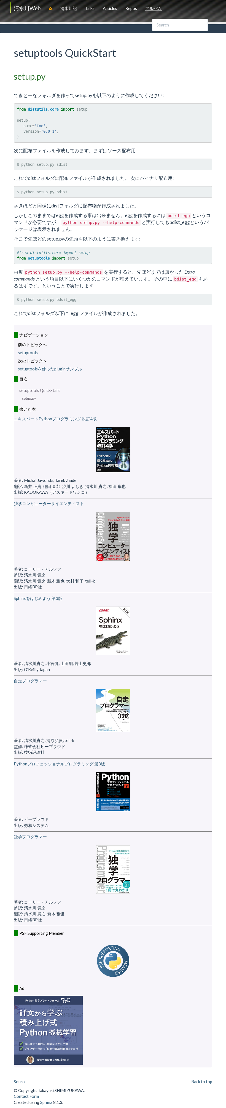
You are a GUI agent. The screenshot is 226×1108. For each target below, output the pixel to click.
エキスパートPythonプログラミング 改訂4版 (55, 418)
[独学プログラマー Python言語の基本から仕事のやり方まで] (113, 869)
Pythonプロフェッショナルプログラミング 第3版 (59, 763)
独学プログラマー (30, 836)
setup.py (29, 398)
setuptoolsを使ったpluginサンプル (50, 368)
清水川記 (68, 8)
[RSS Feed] (50, 8)
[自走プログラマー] (113, 710)
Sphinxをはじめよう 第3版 (38, 598)
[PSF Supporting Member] (113, 961)
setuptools (28, 352)
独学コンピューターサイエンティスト (49, 503)
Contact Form (26, 1096)
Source (20, 1081)
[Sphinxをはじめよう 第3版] (113, 631)
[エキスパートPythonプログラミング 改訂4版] (113, 449)
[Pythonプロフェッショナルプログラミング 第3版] (113, 791)
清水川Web (27, 8)
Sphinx (46, 1102)
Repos (131, 8)
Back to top (201, 1081)
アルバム (153, 8)
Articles (110, 8)
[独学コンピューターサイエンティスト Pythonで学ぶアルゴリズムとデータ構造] (113, 536)
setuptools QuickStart (39, 390)
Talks (90, 8)
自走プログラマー (30, 680)
